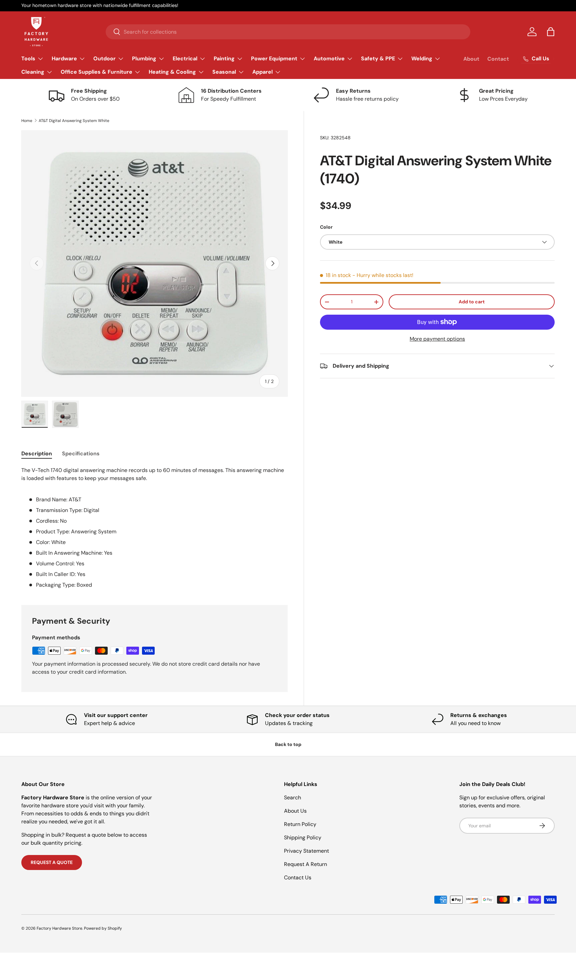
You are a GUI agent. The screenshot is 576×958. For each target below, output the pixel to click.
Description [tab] (36, 453)
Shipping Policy (302, 837)
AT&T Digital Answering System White (74, 120)
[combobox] (288, 31)
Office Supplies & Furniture (96, 71)
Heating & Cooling (172, 71)
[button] (550, 31)
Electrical (185, 58)
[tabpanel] (154, 527)
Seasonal (224, 71)
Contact (498, 58)
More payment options (437, 338)
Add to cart (472, 302)
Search (292, 797)
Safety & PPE (378, 58)
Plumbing (144, 58)
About (471, 58)
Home (26, 120)
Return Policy (300, 824)
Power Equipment (274, 58)
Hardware (64, 58)
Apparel (262, 71)
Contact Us (297, 877)
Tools (28, 58)
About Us (295, 810)
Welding (421, 58)
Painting (224, 58)
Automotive (329, 58)
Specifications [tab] (81, 453)
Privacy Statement (306, 850)
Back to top (288, 744)
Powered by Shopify (103, 928)
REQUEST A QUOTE (52, 862)
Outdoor (104, 58)
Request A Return (305, 864)
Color (326, 227)
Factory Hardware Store (59, 928)
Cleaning (32, 71)
